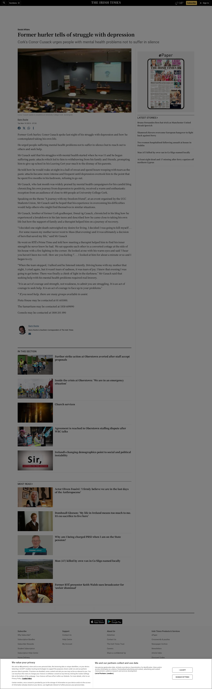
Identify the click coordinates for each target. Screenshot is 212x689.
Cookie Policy (27, 678)
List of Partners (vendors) (104, 673)
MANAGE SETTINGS (182, 677)
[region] (106, 674)
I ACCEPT (182, 670)
